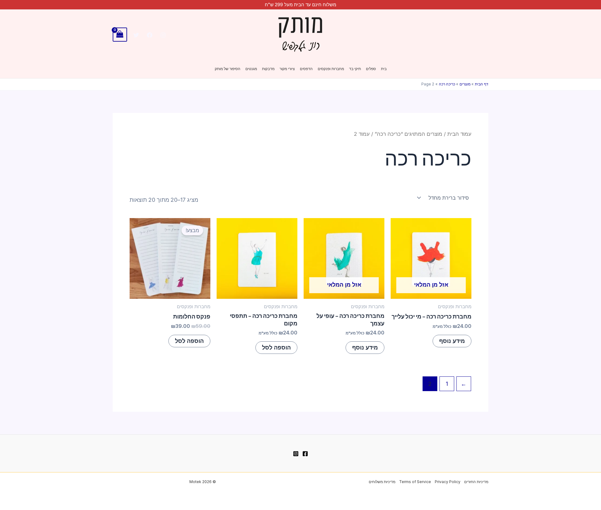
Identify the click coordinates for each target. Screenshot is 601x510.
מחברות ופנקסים (331, 68)
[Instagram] (163, 35)
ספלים (371, 68)
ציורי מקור (287, 68)
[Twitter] (136, 35)
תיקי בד (355, 68)
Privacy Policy (447, 481)
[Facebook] (149, 35)
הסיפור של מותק (227, 68)
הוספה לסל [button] (276, 347)
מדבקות (268, 68)
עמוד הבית (459, 134)
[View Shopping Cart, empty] (120, 35)
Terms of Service (415, 481)
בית (384, 68)
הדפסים (306, 68)
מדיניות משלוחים (382, 481)
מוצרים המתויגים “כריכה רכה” (408, 134)
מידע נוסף (452, 341)
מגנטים (251, 68)
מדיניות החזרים (476, 481)
